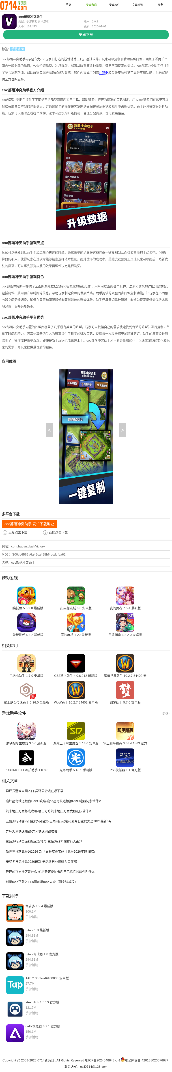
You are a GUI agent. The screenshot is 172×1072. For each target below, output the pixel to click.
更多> (166, 713)
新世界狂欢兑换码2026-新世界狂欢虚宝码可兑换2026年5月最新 (50, 851)
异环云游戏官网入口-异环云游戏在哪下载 (34, 791)
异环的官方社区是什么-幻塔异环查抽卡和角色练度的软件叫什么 (50, 871)
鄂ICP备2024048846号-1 (102, 1060)
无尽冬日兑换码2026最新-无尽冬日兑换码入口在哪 (41, 861)
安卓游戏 (91, 5)
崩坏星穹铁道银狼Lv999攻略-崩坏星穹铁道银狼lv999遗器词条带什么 (54, 801)
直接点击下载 (18, 532)
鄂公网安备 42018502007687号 (147, 1060)
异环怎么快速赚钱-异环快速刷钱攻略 (31, 831)
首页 (68, 5)
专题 (160, 5)
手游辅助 (17, 49)
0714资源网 (45, 1060)
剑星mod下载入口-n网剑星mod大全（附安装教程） (42, 882)
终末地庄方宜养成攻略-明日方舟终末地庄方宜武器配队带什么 (49, 811)
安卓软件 (114, 5)
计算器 (103, 72)
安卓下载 (86, 35)
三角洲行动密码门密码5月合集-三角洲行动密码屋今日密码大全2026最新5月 (59, 821)
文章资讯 (137, 5)
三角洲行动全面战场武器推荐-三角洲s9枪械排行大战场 (44, 841)
